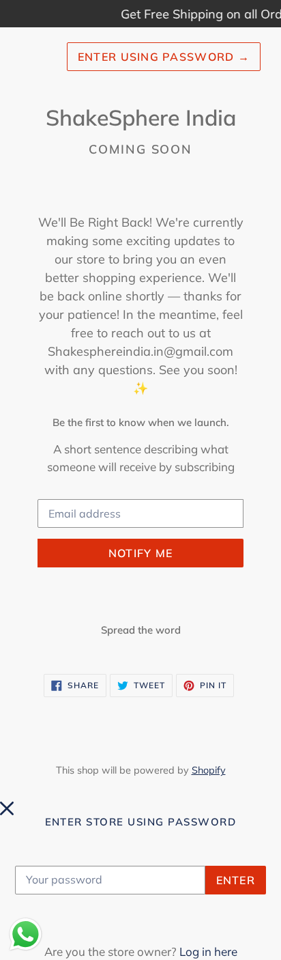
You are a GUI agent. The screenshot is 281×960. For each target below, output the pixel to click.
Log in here (208, 951)
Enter (235, 880)
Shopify (209, 770)
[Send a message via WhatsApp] (25, 934)
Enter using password (164, 56)
